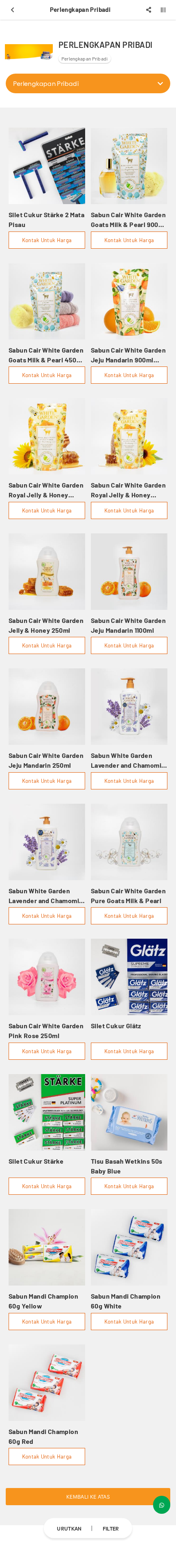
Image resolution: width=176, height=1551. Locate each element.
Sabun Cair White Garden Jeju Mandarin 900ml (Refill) (128, 355)
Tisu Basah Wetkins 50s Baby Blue (126, 1166)
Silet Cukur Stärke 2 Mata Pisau (46, 219)
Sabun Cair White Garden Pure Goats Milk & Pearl (128, 895)
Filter (111, 1528)
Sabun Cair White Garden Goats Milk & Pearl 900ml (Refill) (128, 220)
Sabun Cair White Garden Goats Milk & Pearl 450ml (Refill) (46, 355)
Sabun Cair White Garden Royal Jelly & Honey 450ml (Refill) (128, 490)
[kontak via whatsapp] (161, 1505)
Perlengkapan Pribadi (84, 58)
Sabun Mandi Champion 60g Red (43, 1436)
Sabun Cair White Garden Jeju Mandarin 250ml (46, 760)
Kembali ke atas (88, 1496)
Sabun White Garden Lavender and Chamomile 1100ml (47, 896)
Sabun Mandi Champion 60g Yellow (43, 1301)
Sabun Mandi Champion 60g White (125, 1301)
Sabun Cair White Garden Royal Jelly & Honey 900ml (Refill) (46, 490)
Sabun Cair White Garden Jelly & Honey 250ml (46, 625)
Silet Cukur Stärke (36, 1161)
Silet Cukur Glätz (116, 1026)
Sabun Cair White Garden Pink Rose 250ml (46, 1030)
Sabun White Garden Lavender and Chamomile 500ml (129, 760)
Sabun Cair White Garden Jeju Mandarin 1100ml (128, 625)
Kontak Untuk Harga (47, 240)
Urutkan (69, 1528)
